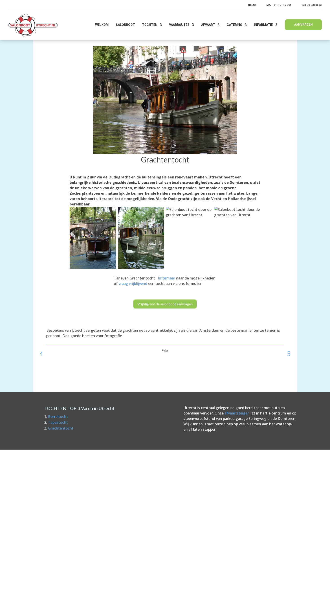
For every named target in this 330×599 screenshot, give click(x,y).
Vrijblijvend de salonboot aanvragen (165, 304)
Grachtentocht (60, 428)
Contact (119, 486)
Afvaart (208, 25)
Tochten (149, 25)
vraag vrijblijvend (133, 283)
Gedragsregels (124, 495)
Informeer (166, 278)
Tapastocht (58, 422)
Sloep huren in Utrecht (191, 504)
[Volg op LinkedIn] (286, 591)
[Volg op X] (277, 591)
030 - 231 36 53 (48, 509)
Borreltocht (58, 416)
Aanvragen (303, 24)
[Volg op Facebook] (267, 591)
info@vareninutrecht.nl (53, 519)
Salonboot (125, 25)
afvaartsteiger (236, 413)
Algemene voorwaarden (132, 504)
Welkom (102, 25)
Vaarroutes (179, 25)
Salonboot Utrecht (188, 540)
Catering (234, 25)
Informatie (263, 25)
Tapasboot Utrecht (188, 531)
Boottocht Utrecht (188, 522)
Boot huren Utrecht (189, 513)
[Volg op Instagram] (296, 591)
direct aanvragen (129, 516)
